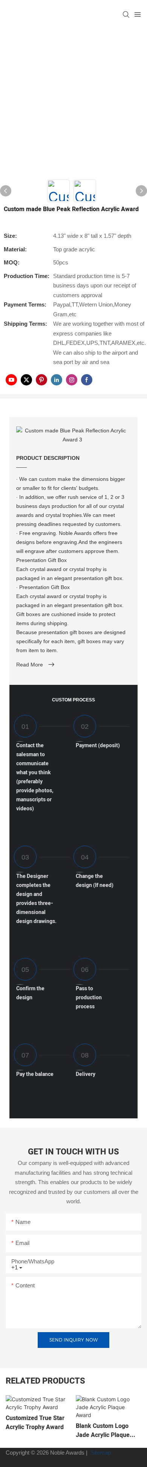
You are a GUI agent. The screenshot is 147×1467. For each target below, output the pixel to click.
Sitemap (100, 1452)
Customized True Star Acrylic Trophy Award (35, 1423)
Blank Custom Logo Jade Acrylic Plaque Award (103, 1431)
